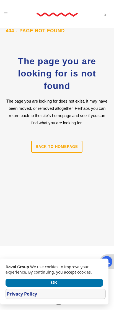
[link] (57, 14)
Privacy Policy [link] (22, 294)
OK (54, 282)
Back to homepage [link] (57, 147)
